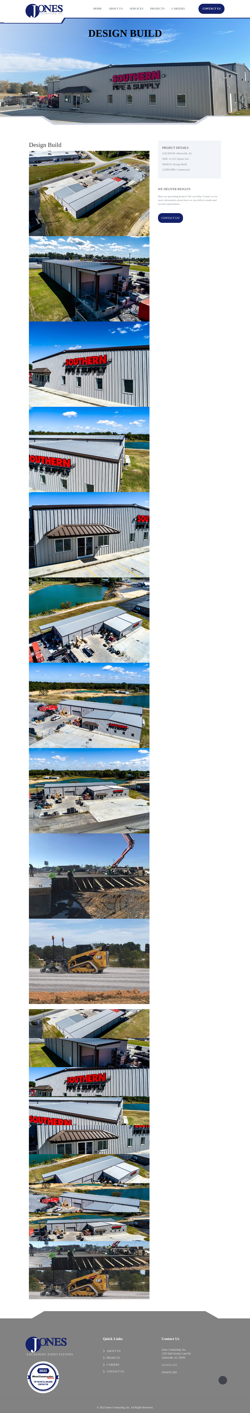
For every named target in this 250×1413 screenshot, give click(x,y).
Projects (157, 8)
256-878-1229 (169, 1365)
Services (136, 8)
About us (116, 8)
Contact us (115, 1371)
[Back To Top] (223, 1380)
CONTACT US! (170, 218)
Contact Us (212, 8)
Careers (178, 8)
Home (97, 8)
